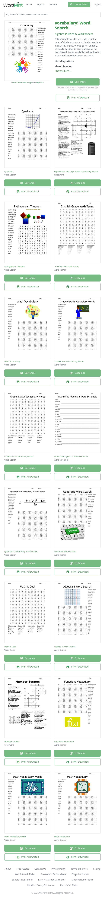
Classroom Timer (69, 885)
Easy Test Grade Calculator (51, 879)
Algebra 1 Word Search (64, 646)
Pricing (96, 868)
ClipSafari (40, 82)
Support (41, 4)
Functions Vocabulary (64, 741)
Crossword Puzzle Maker (53, 874)
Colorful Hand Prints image (21, 83)
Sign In (98, 4)
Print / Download (80, 97)
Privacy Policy (58, 868)
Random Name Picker (82, 879)
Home (29, 4)
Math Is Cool (10, 646)
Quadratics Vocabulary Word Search (20, 551)
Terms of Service (79, 868)
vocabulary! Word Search (72, 25)
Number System (11, 741)
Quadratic (9, 171)
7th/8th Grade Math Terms (66, 266)
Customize (80, 81)
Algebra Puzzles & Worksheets (74, 34)
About (8, 868)
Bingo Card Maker (81, 874)
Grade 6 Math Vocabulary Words (69, 361)
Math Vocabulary (12, 361)
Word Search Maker (25, 874)
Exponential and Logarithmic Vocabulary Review (76, 171)
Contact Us (40, 868)
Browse (53, 4)
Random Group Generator (41, 885)
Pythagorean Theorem (14, 266)
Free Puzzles (23, 868)
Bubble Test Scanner (22, 879)
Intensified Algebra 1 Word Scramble (71, 456)
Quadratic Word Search (65, 551)
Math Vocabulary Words (15, 836)
